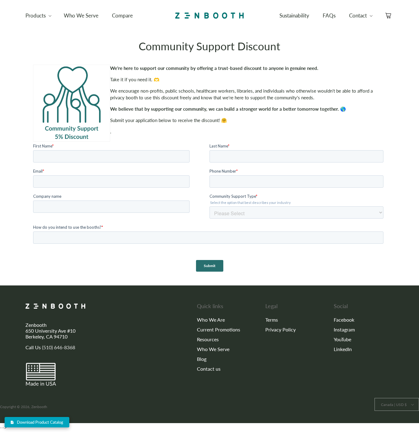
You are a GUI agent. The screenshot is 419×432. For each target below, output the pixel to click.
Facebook (344, 320)
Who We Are (211, 320)
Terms (271, 320)
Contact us (209, 369)
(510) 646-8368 (58, 347)
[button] (38, 15)
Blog (201, 359)
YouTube (342, 339)
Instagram (344, 329)
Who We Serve (213, 349)
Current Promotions (218, 329)
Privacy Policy (280, 329)
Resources (208, 339)
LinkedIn (343, 349)
